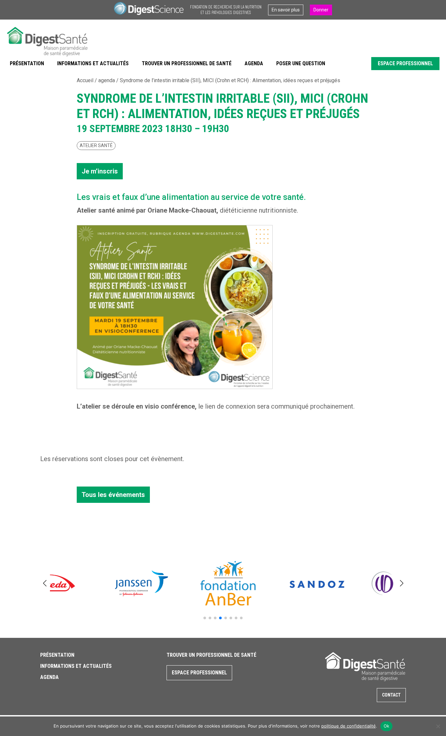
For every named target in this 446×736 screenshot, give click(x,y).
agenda (106, 80)
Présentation (27, 63)
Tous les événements (113, 495)
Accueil (85, 80)
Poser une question (300, 63)
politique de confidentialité (348, 725)
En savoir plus (286, 9)
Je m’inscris (100, 171)
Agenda (254, 63)
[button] (204, 618)
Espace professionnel (405, 63)
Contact (391, 695)
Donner (320, 9)
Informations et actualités (93, 63)
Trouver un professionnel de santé (186, 63)
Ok (387, 725)
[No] (438, 726)
